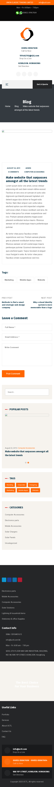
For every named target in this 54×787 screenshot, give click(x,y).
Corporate (21, 485)
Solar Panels (10, 537)
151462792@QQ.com (29, 55)
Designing (33, 485)
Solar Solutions (8, 608)
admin (28, 168)
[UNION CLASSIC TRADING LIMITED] (27, 34)
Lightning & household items (13, 613)
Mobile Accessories (13, 526)
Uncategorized (11, 543)
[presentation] (6, 462)
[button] (25, 462)
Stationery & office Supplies (13, 619)
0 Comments (13, 172)
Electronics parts (12, 520)
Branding (10, 485)
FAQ (3, 737)
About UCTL (7, 726)
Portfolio (5, 714)
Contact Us (6, 731)
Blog (17, 106)
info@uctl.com (20, 749)
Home (7, 106)
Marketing (9, 280)
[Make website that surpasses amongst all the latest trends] (27, 430)
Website (41, 280)
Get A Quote (42, 84)
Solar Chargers (11, 532)
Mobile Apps (25, 280)
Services (5, 720)
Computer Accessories (34, 172)
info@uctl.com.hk (13, 640)
